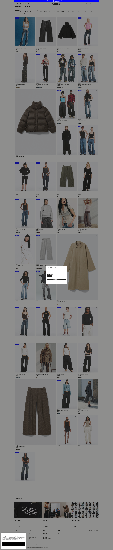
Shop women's (55, 1)
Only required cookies (14, 545)
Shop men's (58, 1)
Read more (13, 541)
